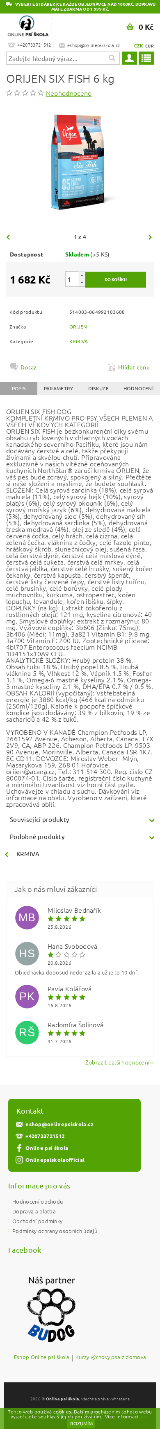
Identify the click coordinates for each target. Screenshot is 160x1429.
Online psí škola (46, 1147)
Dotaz (29, 367)
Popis (19, 388)
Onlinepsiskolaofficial (55, 1159)
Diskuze (98, 388)
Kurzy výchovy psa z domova (110, 1357)
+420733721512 (44, 1135)
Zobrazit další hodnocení (117, 1061)
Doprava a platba (34, 1211)
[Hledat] (112, 58)
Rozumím (81, 1423)
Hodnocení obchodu (37, 1201)
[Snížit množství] (81, 282)
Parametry (58, 388)
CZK (139, 45)
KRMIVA (78, 341)
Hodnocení (138, 388)
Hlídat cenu (134, 367)
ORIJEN (78, 326)
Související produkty (39, 819)
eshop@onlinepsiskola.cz (59, 1124)
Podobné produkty (37, 836)
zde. (144, 1416)
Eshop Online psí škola (42, 1357)
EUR (149, 46)
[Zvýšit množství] (81, 275)
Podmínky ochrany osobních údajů (54, 1231)
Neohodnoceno (69, 92)
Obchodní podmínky (37, 1221)
